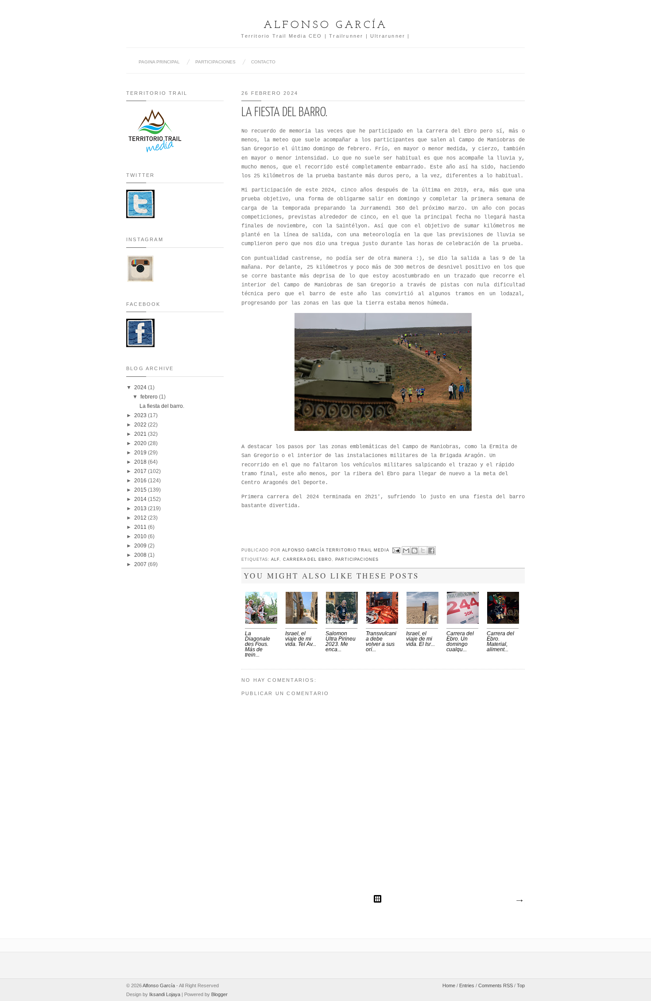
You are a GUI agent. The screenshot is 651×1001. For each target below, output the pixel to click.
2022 (141, 425)
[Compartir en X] (422, 550)
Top (521, 985)
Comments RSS (495, 985)
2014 (141, 499)
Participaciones (357, 559)
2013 (141, 508)
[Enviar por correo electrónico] (406, 550)
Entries (466, 985)
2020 (141, 443)
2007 (141, 564)
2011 (141, 527)
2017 (141, 471)
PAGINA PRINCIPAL (159, 61)
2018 (141, 462)
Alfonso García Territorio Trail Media (336, 550)
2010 (141, 536)
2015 (141, 490)
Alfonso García (326, 25)
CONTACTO (263, 61)
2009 (141, 546)
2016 (141, 480)
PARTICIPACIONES (215, 61)
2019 (141, 453)
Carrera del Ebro (307, 559)
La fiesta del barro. (162, 406)
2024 (141, 387)
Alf (275, 559)
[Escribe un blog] (414, 550)
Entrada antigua (519, 901)
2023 (141, 415)
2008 (141, 555)
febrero (149, 397)
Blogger (219, 994)
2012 (141, 518)
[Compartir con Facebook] (431, 550)
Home (448, 985)
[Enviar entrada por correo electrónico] (397, 550)
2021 (141, 434)
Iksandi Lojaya (164, 994)
